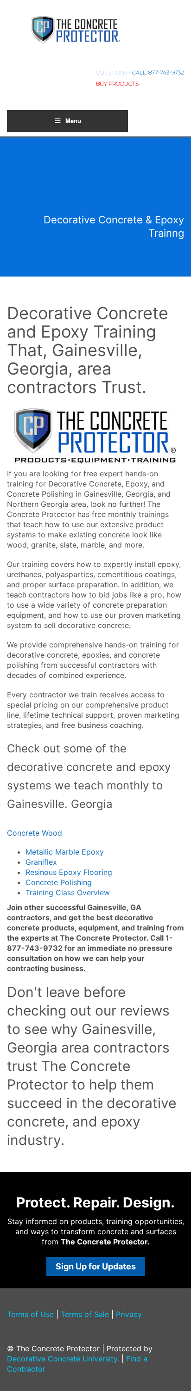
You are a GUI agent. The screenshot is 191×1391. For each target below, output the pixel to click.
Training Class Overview (67, 892)
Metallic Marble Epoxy (64, 851)
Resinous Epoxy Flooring (68, 872)
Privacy (129, 1314)
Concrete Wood (34, 832)
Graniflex (41, 862)
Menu (73, 120)
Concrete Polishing (58, 882)
